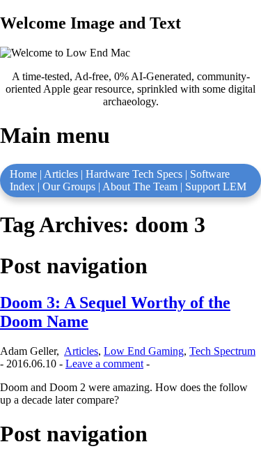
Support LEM (215, 186)
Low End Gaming (144, 351)
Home (23, 174)
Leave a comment (104, 363)
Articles (61, 174)
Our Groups (68, 186)
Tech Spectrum (222, 351)
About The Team (139, 186)
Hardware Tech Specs (134, 174)
